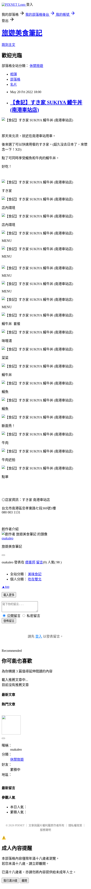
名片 (13, 84)
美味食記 (34, 574)
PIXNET (20, 825)
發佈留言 (8, 620)
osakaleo (7, 538)
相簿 (13, 74)
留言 (39, 562)
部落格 (15, 79)
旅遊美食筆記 (22, 33)
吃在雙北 (34, 579)
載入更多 (8, 595)
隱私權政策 (75, 825)
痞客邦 (30, 562)
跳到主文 (8, 45)
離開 (24, 880)
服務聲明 (45, 829)
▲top (5, 586)
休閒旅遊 (36, 66)
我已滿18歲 (10, 880)
